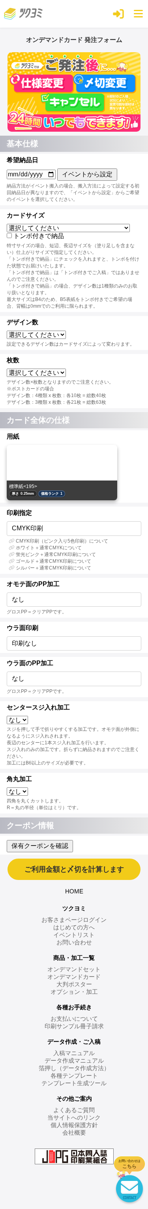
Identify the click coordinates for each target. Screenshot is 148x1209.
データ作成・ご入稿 (74, 1041)
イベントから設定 (87, 174)
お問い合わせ (74, 942)
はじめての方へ (74, 927)
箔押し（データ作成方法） (74, 1068)
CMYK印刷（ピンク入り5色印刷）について (62, 541)
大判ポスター (74, 984)
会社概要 (74, 1132)
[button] (118, 14)
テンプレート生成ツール (74, 1083)
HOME (74, 891)
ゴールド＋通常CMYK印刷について (53, 561)
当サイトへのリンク (74, 1117)
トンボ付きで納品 (38, 236)
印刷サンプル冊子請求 (74, 1026)
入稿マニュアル (74, 1053)
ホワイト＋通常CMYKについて (49, 548)
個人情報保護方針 (74, 1125)
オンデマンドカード (74, 976)
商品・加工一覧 (74, 957)
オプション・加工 (74, 991)
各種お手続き (74, 1007)
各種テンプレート (74, 1075)
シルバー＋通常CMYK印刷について (53, 568)
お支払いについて (74, 1018)
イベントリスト (74, 934)
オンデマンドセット (74, 969)
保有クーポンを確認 (39, 845)
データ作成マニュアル (74, 1060)
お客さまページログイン (74, 919)
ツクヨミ (74, 908)
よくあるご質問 (74, 1110)
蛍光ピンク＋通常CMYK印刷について (56, 554)
